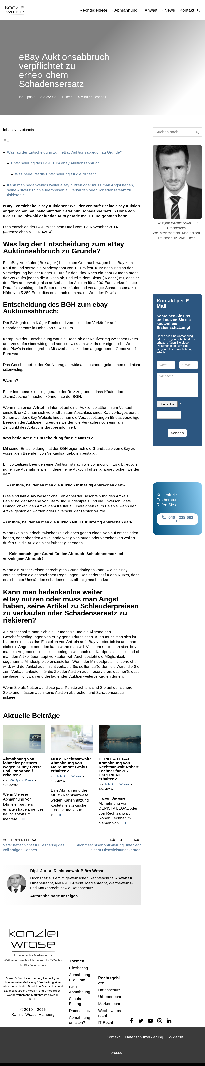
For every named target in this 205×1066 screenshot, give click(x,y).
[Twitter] (141, 1020)
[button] (78, 10)
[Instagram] (159, 1020)
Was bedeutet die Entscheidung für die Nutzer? (55, 174)
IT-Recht (67, 97)
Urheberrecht (109, 997)
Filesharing (78, 968)
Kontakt (187, 10)
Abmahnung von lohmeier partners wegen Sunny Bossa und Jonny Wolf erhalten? (22, 767)
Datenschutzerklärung (144, 1037)
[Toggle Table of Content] (6, 141)
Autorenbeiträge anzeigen (54, 896)
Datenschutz (80, 1011)
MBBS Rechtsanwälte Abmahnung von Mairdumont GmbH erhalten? (71, 765)
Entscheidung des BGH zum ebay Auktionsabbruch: (56, 163)
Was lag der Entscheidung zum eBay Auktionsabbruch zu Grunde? (64, 152)
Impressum (116, 1052)
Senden (177, 433)
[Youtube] (150, 1020)
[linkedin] (169, 1020)
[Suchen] (198, 10)
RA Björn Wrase (21, 780)
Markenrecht (109, 1004)
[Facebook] (131, 1020)
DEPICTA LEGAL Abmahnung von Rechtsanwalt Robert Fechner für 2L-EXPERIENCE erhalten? (119, 769)
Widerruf (176, 1037)
